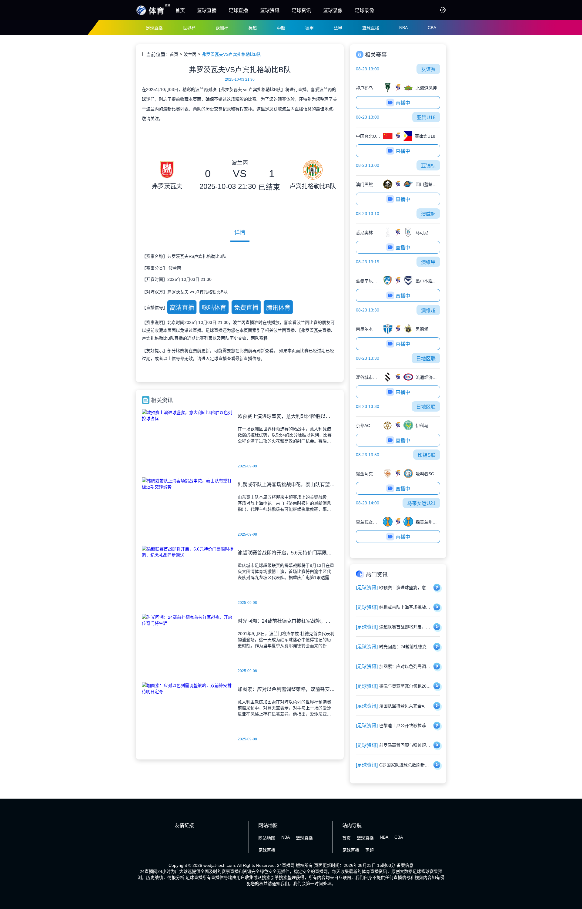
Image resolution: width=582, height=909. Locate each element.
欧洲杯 (222, 27)
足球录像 (364, 10)
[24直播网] (153, 14)
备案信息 (404, 865)
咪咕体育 (214, 307)
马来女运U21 (421, 503)
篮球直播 (206, 10)
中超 (281, 27)
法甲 (338, 27)
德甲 (309, 27)
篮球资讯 (269, 10)
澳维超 (428, 310)
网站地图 (266, 838)
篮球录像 (333, 10)
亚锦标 (428, 165)
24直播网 (286, 865)
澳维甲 (428, 262)
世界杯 (189, 27)
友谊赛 (428, 69)
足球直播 (238, 10)
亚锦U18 (426, 117)
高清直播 (181, 307)
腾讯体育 (278, 307)
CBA (432, 27)
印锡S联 (427, 455)
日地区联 (426, 358)
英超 (252, 27)
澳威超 (428, 214)
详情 (239, 233)
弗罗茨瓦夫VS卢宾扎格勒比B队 (231, 54)
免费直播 (246, 307)
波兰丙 (190, 54)
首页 (180, 10)
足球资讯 (301, 10)
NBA (403, 27)
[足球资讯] (367, 587)
